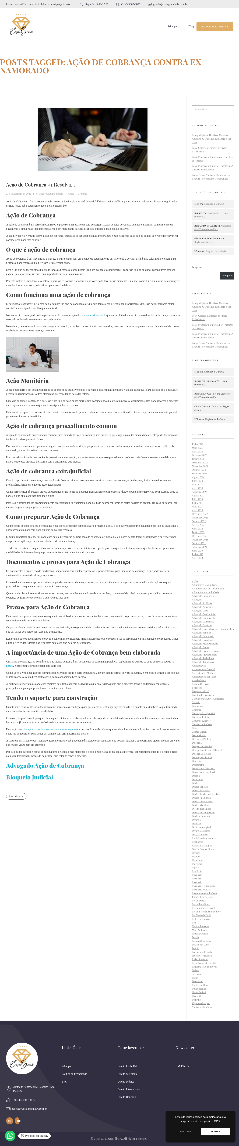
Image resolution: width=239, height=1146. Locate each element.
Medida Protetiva (200, 926)
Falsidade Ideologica (202, 845)
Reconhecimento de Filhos (205, 963)
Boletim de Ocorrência (203, 695)
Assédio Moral (199, 680)
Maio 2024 (197, 484)
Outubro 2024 (199, 470)
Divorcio (196, 823)
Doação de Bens (200, 834)
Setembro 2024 (199, 473)
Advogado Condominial (204, 614)
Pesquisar (197, 267)
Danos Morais (199, 735)
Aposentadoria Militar (203, 673)
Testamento (197, 981)
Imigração (197, 864)
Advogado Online (200, 647)
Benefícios (197, 687)
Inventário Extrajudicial (204, 886)
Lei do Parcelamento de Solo (206, 911)
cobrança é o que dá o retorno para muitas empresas (49, 729)
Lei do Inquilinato (201, 904)
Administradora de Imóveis (205, 592)
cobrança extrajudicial (93, 315)
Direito (195, 783)
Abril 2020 (197, 558)
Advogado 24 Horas (202, 603)
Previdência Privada (202, 952)
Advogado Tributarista (203, 662)
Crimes (195, 728)
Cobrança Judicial (200, 717)
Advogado (197, 599)
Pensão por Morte (200, 944)
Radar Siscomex (200, 959)
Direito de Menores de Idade (206, 794)
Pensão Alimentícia (201, 941)
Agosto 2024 (198, 477)
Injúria (195, 867)
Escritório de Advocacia (204, 838)
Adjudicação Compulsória (204, 585)
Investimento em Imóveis (204, 893)
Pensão (195, 937)
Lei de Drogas (199, 900)
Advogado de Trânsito (203, 621)
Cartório (196, 702)
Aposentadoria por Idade (204, 676)
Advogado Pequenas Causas (205, 651)
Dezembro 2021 (200, 536)
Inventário (197, 875)
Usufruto (196, 999)
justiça (9, 665)
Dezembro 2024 (200, 462)
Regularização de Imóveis (204, 966)
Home (5, 80)
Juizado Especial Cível (203, 897)
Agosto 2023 (198, 495)
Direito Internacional (202, 801)
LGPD (216, 1121)
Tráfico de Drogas (201, 985)
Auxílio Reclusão (200, 684)
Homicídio (197, 860)
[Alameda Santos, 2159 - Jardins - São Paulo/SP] (8, 1089)
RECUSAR (185, 1131)
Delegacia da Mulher (202, 746)
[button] (10, 1136)
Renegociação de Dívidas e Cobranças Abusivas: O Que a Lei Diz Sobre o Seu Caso (211, 139)
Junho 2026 (197, 444)
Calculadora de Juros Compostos (208, 698)
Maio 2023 (197, 506)
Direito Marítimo (200, 805)
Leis (194, 922)
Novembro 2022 (200, 517)
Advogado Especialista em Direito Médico (213, 629)
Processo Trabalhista (202, 955)
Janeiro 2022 (198, 532)
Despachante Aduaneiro (203, 768)
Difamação (197, 779)
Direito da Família (201, 790)
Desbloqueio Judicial (202, 757)
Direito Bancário (200, 787)
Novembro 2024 (200, 466)
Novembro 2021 (200, 539)
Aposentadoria (199, 665)
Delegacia (197, 743)
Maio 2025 (197, 448)
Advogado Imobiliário (203, 636)
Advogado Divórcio (202, 625)
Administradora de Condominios (208, 588)
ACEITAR (215, 1131)
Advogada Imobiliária (203, 596)
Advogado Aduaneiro (202, 607)
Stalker (195, 970)
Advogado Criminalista (203, 618)
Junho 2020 (197, 554)
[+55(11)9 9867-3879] (8, 1100)
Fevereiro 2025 (199, 455)
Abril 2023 (197, 510)
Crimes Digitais (199, 731)
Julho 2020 (197, 550)
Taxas (195, 977)
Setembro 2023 (199, 492)
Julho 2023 (197, 499)
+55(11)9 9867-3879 (23, 1099)
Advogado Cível (200, 610)
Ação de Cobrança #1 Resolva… (40, 184)
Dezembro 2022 (200, 514)
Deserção (196, 761)
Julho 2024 (197, 481)
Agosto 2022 (198, 525)
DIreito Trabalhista (201, 809)
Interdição (197, 871)
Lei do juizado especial (203, 908)
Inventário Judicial (201, 889)
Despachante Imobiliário (204, 772)
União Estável (199, 988)
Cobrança (82, 193)
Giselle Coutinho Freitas (51, 193)
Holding (196, 856)
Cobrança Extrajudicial (203, 713)
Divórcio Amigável (201, 827)
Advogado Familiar (201, 632)
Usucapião (197, 996)
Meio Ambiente (199, 930)
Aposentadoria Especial (203, 669)
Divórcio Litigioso (201, 831)
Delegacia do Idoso (201, 754)
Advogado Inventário (202, 640)
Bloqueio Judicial (200, 691)
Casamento (197, 706)
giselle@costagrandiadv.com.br (29, 1108)
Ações (71, 193)
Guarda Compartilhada (203, 849)
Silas (196, 204)
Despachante (198, 765)
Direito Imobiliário (201, 798)
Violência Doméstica (202, 1007)
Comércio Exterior (201, 720)
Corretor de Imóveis (202, 724)
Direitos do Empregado (203, 812)
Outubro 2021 (199, 543)
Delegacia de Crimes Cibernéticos (208, 750)
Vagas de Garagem (201, 1003)
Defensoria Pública (201, 739)
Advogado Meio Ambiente (205, 643)
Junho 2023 (197, 503)
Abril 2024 (197, 488)
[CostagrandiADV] (21, 25)
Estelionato (197, 842)
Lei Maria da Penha (201, 915)
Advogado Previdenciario (204, 654)
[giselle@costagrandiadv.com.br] (8, 1109)
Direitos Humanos (201, 816)
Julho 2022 (197, 528)
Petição (195, 948)
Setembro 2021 (199, 547)
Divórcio (196, 820)
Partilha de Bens (200, 933)
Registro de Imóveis (204, 242)
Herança (196, 853)
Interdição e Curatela (213, 204)
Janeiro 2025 (198, 459)
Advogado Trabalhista (203, 658)
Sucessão (196, 974)
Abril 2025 (197, 451)
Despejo (196, 776)
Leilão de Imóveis (201, 919)
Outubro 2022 (199, 521)
